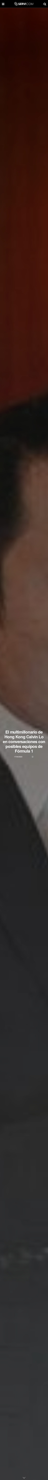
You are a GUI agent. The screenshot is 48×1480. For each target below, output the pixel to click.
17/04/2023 (18, 756)
